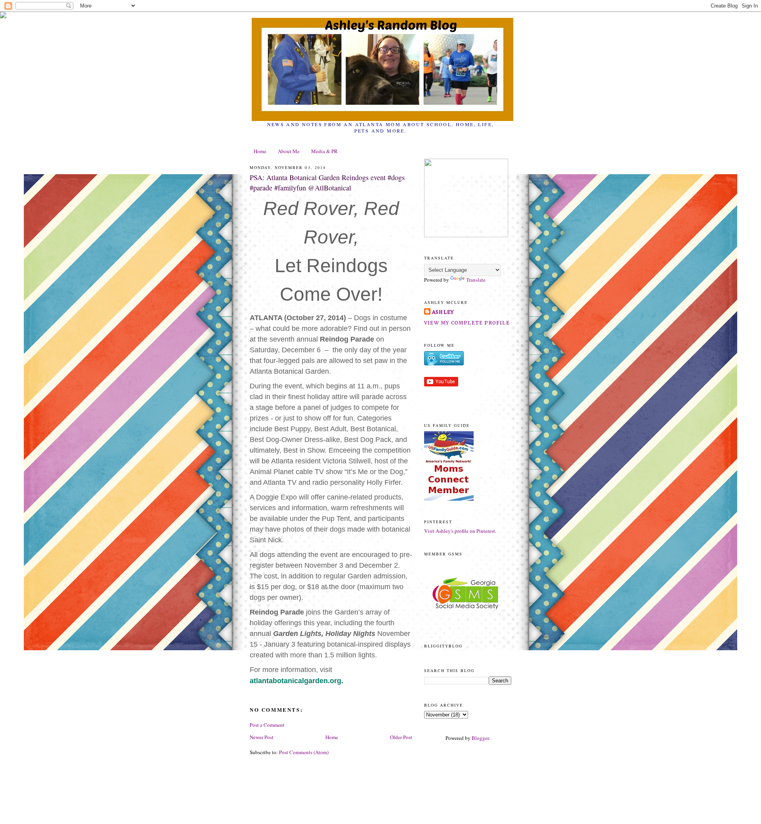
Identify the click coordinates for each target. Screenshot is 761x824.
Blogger (480, 737)
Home (260, 151)
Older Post (401, 737)
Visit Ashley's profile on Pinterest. (460, 530)
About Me (289, 151)
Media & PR (324, 151)
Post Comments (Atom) (304, 752)
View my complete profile (467, 323)
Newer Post (261, 737)
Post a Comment (267, 724)
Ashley (443, 312)
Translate (476, 279)
